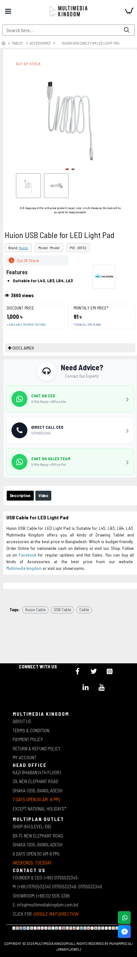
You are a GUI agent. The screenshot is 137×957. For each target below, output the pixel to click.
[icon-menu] (77, 671)
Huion (23, 247)
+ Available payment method (26, 324)
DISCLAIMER (23, 348)
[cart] (129, 11)
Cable (84, 609)
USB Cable (62, 609)
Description (20, 495)
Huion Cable (35, 609)
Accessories (40, 43)
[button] (67, 169)
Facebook (27, 554)
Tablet (17, 43)
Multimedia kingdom (24, 568)
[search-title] (126, 30)
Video (43, 495)
